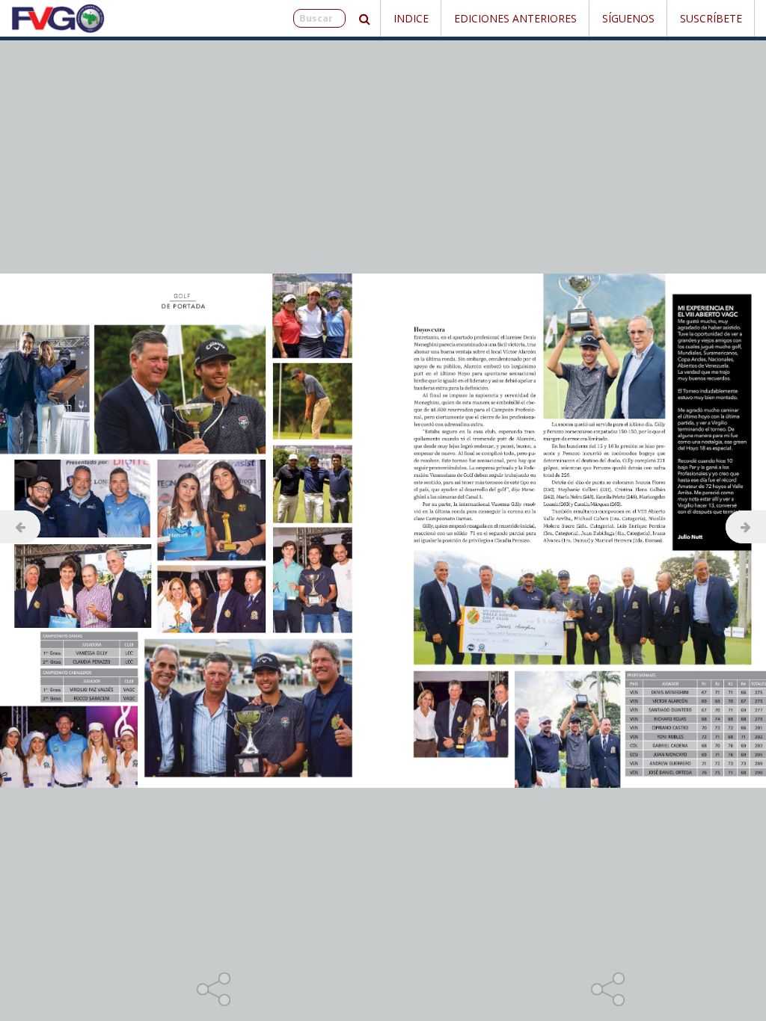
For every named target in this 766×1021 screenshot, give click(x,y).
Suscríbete (711, 18)
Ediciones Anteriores (515, 18)
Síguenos (628, 18)
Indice (411, 18)
